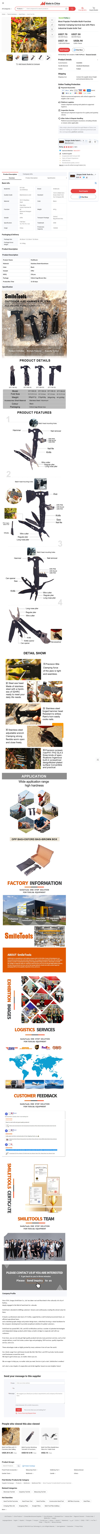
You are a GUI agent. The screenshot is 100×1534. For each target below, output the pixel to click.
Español (22, 1520)
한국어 (77, 1520)
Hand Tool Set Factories (11, 1501)
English (16, 1520)
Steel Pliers (86, 1501)
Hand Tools (22, 14)
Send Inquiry (64, 50)
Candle (52, 1473)
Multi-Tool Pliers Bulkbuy (52, 1506)
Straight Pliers (36, 1506)
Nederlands (65, 1520)
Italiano (52, 1520)
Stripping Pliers (23, 1506)
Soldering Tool (54, 1470)
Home (3, 14)
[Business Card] (96, 183)
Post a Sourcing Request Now (26, 1413)
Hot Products (8, 1516)
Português (28, 1520)
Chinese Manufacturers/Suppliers (33, 1516)
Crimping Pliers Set (9, 1506)
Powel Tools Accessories (9, 1470)
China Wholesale (48, 1516)
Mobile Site (47, 1518)
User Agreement (61, 1526)
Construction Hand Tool (56, 1501)
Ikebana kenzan (79, 1470)
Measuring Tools (31, 1470)
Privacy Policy (79, 1526)
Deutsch (58, 1520)
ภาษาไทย (93, 1520)
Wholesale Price (58, 1516)
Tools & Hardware (12, 14)
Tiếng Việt (47, 1522)
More (3, 1509)
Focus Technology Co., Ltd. (37, 1526)
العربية (71, 1520)
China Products (18, 1516)
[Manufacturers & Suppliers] (50, 3)
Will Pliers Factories (73, 1501)
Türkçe (40, 1522)
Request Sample (91, 54)
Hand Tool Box (40, 1501)
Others (76, 1473)
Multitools (29, 1473)
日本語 (82, 1520)
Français (35, 1520)
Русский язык (43, 1520)
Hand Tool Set (30, 14)
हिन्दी (87, 1520)
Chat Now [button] (79, 50)
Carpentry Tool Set (24, 1492)
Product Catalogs (29, 1466)
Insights (54, 1518)
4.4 (77, 177)
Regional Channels (79, 1516)
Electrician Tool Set (9, 1492)
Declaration (70, 1526)
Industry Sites (68, 1516)
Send (18, 1410)
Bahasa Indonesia (56, 1522)
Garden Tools (6, 1473)
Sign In (61, 165)
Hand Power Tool (27, 1501)
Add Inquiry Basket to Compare (29, 64)
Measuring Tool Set (40, 1492)
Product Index (89, 1516)
